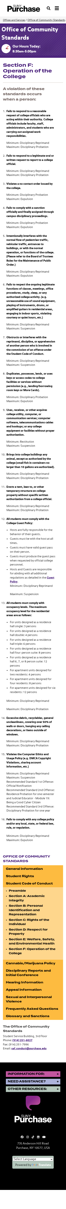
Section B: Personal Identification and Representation (26, 910)
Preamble (17, 891)
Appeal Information (24, 989)
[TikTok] (33, 1137)
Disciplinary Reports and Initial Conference (28, 972)
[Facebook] (22, 1137)
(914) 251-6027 (22, 1040)
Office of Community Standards (46, 20)
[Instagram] (27, 1137)
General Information (24, 869)
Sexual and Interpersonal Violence (29, 999)
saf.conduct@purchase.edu (29, 1048)
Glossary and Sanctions (28, 1016)
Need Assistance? (27, 1081)
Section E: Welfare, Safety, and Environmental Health (32, 941)
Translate (45, 1165)
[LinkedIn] (38, 1137)
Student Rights (20, 876)
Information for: (26, 1074)
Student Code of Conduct (29, 883)
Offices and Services (14, 20)
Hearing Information (24, 982)
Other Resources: (27, 1089)
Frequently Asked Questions (32, 1008)
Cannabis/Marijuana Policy (30, 963)
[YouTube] (44, 1137)
